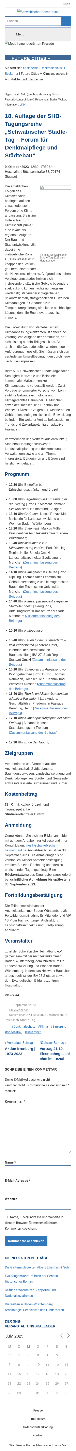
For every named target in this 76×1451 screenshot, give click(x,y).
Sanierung (59, 1026)
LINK (23, 104)
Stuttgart (34, 1032)
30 (9, 1355)
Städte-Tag (27, 1020)
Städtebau (14, 1032)
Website (11, 1199)
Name (10, 1162)
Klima (44, 1026)
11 (47, 1364)
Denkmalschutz (24, 1026)
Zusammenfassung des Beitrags (33, 732)
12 (57, 1364)
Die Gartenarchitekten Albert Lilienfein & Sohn (37, 1267)
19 (57, 1374)
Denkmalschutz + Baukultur (27, 1014)
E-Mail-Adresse (17, 1181)
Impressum (38, 1419)
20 (66, 1374)
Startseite (30, 68)
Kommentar (15, 1101)
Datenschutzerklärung (38, 1427)
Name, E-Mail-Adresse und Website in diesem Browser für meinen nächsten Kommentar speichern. (34, 1222)
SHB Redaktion (19, 1010)
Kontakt (38, 1435)
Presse (38, 1410)
